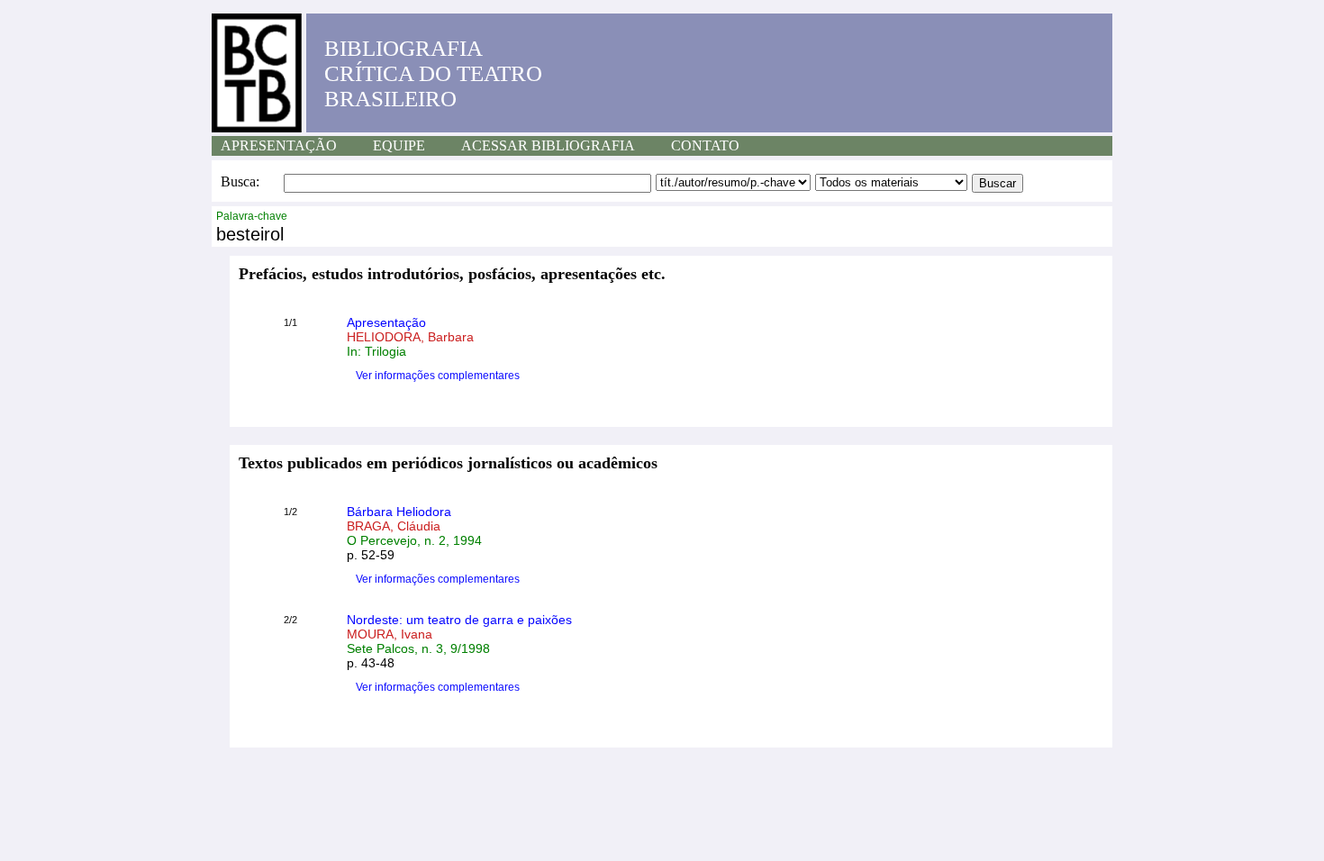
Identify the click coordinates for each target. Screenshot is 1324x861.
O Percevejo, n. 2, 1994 (414, 540)
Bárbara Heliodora (399, 511)
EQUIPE (399, 145)
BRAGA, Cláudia (393, 526)
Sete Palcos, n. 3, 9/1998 (418, 648)
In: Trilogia (376, 351)
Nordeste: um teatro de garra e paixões (459, 619)
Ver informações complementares (438, 375)
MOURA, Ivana (389, 634)
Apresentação (386, 322)
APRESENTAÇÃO (279, 145)
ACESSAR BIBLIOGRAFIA (548, 145)
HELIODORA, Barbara (410, 337)
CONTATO (705, 145)
